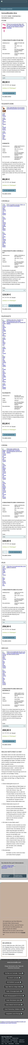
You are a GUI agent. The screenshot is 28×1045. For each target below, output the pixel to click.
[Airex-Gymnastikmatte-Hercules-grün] (4, 659)
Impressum (8, 1038)
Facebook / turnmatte (13, 977)
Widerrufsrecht (5, 1040)
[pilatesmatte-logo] (4, 375)
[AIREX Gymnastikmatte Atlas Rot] (4, 571)
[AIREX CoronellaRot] (4, 209)
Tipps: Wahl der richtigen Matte (13, 986)
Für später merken (6, 96)
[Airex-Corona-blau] (4, 471)
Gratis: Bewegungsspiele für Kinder (13, 995)
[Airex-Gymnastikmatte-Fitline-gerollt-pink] (4, 31)
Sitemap (15, 1041)
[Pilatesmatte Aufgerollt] (4, 386)
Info (6, 1043)
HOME (9, 16)
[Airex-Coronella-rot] (4, 223)
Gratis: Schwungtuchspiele (13, 991)
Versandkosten (14, 1040)
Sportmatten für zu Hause (7, 17)
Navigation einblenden (6, 9)
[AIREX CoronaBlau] (4, 455)
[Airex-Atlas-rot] (4, 581)
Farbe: (3, 75)
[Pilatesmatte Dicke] (4, 350)
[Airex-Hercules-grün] (4, 677)
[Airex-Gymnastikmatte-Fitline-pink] (4, 28)
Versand (13, 85)
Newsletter (11, 1043)
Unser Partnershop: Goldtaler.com (13, 1009)
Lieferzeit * (21, 1040)
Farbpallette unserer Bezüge (13, 1013)
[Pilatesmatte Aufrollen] (4, 361)
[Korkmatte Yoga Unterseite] (4, 121)
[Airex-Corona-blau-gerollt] (4, 489)
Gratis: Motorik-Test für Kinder (13, 1004)
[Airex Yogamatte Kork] (4, 111)
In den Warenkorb (9, 93)
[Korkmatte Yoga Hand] (4, 108)
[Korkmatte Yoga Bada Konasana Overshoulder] (4, 127)
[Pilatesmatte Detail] (4, 341)
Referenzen (21, 1041)
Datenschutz (15, 1038)
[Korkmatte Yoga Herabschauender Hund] (4, 135)
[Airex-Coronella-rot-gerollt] (4, 239)
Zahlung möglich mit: (6, 1041)
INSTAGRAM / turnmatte (13, 982)
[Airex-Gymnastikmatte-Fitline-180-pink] (4, 25)
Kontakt (17, 1043)
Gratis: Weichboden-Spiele (13, 1000)
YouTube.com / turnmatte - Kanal (13, 973)
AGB (2, 1038)
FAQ (2, 1043)
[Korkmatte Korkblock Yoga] (4, 115)
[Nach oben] (14, 1030)
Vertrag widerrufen (6, 1036)
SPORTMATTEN (16, 16)
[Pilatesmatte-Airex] (4, 327)
